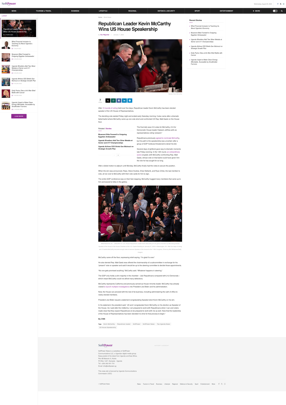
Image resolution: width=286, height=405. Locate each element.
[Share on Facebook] (118, 100)
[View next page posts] (118, 155)
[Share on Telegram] (129, 100)
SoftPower (136, 324)
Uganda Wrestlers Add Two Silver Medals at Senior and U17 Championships (23, 68)
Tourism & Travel (43, 11)
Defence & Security (166, 11)
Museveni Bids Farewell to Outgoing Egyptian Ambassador (23, 55)
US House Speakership (107, 327)
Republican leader (123, 324)
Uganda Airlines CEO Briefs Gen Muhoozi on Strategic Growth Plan (24, 80)
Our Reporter (104, 35)
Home (100, 17)
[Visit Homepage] (9, 4)
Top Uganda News (163, 324)
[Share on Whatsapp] (113, 100)
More (257, 11)
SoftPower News (149, 324)
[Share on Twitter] (107, 100)
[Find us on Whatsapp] (283, 4)
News (14, 11)
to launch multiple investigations (116, 286)
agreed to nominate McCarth (167, 138)
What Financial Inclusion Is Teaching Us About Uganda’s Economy (22, 43)
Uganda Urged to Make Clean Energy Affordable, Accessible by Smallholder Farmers (23, 104)
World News (107, 17)
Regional (132, 11)
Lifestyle (103, 11)
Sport (197, 11)
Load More (19, 116)
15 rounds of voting (110, 108)
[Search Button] (282, 11)
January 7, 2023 (118, 35)
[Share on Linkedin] (124, 100)
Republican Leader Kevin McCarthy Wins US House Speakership (17, 30)
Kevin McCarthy (109, 324)
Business (75, 11)
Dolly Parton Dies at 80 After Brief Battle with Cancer (23, 91)
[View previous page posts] (114, 155)
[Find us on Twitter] (280, 4)
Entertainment (226, 11)
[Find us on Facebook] (277, 4)
